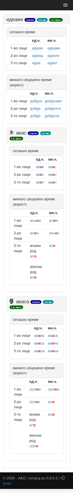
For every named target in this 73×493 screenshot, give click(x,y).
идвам (37, 47)
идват (52, 62)
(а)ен (34, 401)
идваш (37, 55)
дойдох (36, 100)
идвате (53, 55)
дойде (35, 108)
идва (36, 62)
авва (39, 335)
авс (52, 166)
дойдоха (52, 115)
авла (39, 350)
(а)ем (35, 389)
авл (40, 182)
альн (54, 232)
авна (53, 343)
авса (53, 335)
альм (35, 220)
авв (40, 166)
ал (33, 255)
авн (52, 174)
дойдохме (53, 100)
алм (53, 220)
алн (34, 232)
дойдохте (53, 108)
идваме (53, 47)
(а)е (33, 445)
